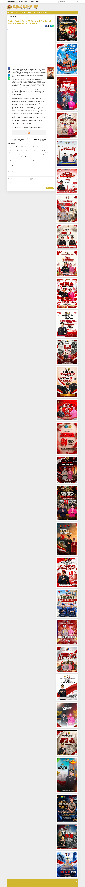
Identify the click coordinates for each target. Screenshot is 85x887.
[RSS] (29, 133)
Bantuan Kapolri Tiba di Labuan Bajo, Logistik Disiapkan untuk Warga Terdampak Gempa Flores (19, 155)
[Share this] (46, 26)
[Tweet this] (48, 26)
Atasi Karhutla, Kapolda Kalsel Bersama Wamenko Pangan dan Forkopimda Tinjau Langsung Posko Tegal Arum (19, 151)
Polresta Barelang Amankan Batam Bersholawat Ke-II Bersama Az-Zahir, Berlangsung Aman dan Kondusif (42, 151)
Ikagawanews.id (25, 127)
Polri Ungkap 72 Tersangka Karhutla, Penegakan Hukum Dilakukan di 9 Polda (42, 147)
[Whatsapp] (53, 26)
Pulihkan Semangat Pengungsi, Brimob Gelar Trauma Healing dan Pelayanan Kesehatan (17, 147)
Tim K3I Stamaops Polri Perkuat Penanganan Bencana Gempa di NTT (41, 155)
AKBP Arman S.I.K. (16, 127)
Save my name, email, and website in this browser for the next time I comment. (26, 185)
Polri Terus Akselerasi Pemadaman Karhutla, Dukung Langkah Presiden (17, 159)
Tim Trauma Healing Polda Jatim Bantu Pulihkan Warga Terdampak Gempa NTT (42, 159)
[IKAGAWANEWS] (23, 7)
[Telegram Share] (51, 26)
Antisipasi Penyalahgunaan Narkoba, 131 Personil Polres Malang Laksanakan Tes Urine (20, 138)
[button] (77, 2)
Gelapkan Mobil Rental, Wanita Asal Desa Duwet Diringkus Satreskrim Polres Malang (38, 138)
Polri (9, 18)
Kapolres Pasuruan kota (36, 127)
